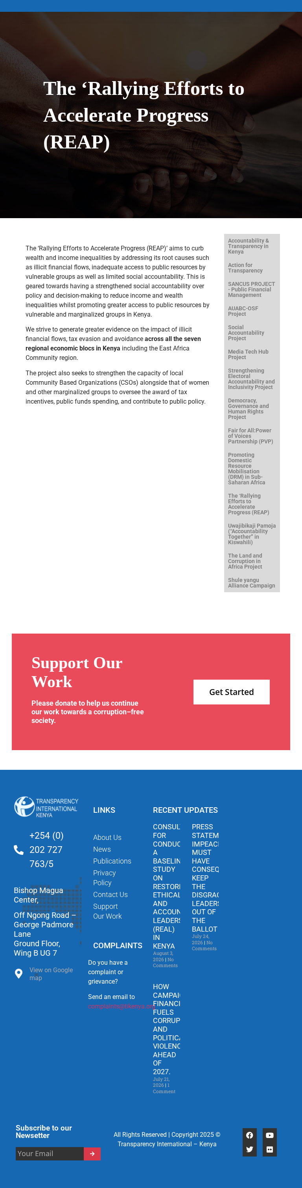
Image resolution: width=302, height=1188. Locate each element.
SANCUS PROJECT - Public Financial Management (251, 289)
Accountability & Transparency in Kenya (248, 246)
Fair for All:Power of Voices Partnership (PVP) (250, 436)
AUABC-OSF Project (243, 311)
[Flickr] (270, 1149)
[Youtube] (270, 1135)
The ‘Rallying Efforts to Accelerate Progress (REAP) (248, 504)
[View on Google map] (19, 975)
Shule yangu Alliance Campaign (251, 583)
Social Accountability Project (246, 332)
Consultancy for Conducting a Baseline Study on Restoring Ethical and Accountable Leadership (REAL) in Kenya (178, 886)
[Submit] (92, 1153)
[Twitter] (250, 1149)
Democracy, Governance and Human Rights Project (248, 408)
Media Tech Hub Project (248, 354)
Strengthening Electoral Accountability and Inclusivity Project (251, 378)
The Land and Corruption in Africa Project (245, 561)
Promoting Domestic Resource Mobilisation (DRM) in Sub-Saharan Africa (246, 469)
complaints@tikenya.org (121, 1006)
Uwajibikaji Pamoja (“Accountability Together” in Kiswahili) (252, 534)
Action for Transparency (245, 268)
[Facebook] (250, 1135)
